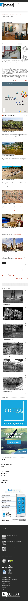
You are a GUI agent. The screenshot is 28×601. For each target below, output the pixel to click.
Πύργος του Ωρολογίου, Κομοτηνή (10, 251)
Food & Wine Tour (5, 471)
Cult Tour (3, 466)
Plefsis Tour (3, 482)
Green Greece (4, 473)
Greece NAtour (4, 475)
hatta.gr (4, 587)
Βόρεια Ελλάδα (11, 14)
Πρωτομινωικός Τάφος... (8, 356)
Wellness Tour (4, 484)
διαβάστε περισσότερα (15, 162)
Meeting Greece (4, 478)
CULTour (10, 22)
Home (3, 14)
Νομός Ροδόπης (18, 14)
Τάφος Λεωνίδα (6, 374)
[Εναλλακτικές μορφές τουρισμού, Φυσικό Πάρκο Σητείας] (4, 549)
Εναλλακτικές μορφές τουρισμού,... (13, 547)
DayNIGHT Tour (4, 468)
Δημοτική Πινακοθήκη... (7, 321)
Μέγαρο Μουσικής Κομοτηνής (9, 227)
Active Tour (3, 459)
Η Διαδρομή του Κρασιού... (8, 131)
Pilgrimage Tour (4, 480)
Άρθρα (6, 14)
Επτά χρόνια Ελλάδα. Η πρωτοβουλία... (14, 541)
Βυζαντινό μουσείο (6, 304)
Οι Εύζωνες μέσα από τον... (12, 535)
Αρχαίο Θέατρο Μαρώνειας (8, 179)
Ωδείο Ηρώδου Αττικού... (8, 391)
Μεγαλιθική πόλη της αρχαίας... (9, 203)
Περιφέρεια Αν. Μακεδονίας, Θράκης (21, 80)
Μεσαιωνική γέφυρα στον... (8, 155)
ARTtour (3, 462)
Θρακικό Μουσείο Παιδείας (8, 41)
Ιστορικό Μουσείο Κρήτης (8, 339)
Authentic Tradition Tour (6, 464)
